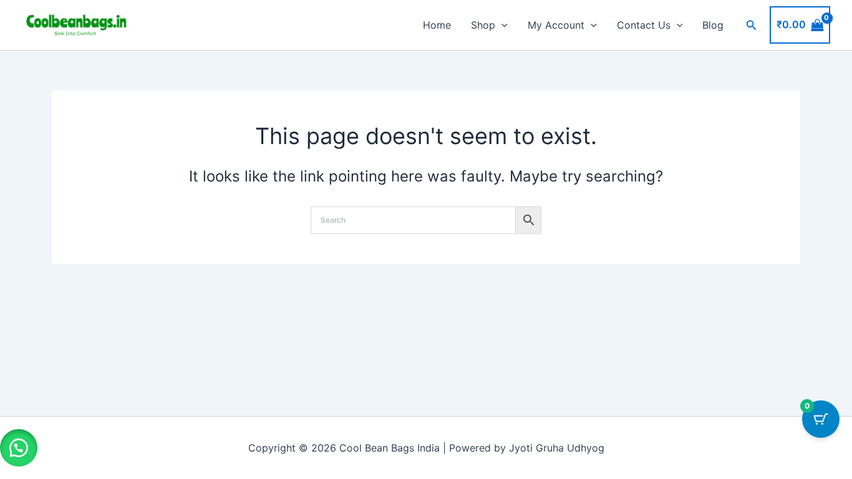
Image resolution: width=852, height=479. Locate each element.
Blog (713, 25)
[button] (501, 25)
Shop (483, 25)
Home (437, 25)
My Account (556, 25)
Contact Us (643, 25)
